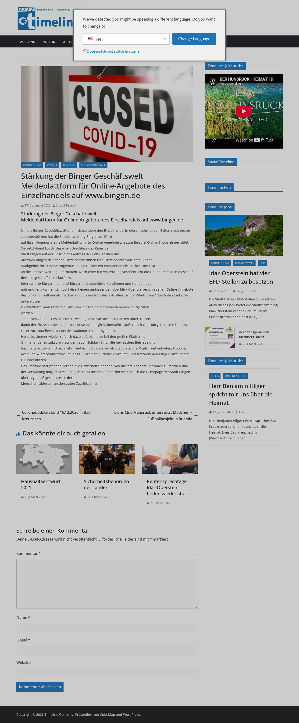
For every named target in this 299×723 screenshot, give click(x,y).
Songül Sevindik (66, 205)
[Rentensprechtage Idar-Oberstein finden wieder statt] (170, 447)
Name (23, 617)
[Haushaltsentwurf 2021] (44, 447)
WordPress (131, 714)
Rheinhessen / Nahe (93, 165)
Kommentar (28, 553)
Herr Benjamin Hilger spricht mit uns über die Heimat (241, 394)
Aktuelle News (32, 165)
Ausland (27, 41)
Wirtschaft (73, 41)
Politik (49, 41)
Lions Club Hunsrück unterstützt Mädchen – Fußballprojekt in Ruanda (153, 416)
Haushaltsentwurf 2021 (40, 484)
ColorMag (107, 714)
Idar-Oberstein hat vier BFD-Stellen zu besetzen (241, 277)
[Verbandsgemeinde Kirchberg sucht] (220, 338)
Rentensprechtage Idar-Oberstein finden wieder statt (167, 487)
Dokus (215, 376)
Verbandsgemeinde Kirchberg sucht (254, 334)
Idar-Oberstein (244, 263)
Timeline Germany (59, 714)
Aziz (241, 412)
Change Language (194, 38)
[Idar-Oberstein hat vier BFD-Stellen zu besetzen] (244, 235)
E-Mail (23, 640)
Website (23, 662)
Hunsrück (69, 165)
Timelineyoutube (235, 376)
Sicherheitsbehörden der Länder (106, 484)
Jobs (262, 263)
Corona (52, 165)
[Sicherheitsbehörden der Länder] (107, 447)
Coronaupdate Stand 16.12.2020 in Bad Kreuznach (56, 416)
